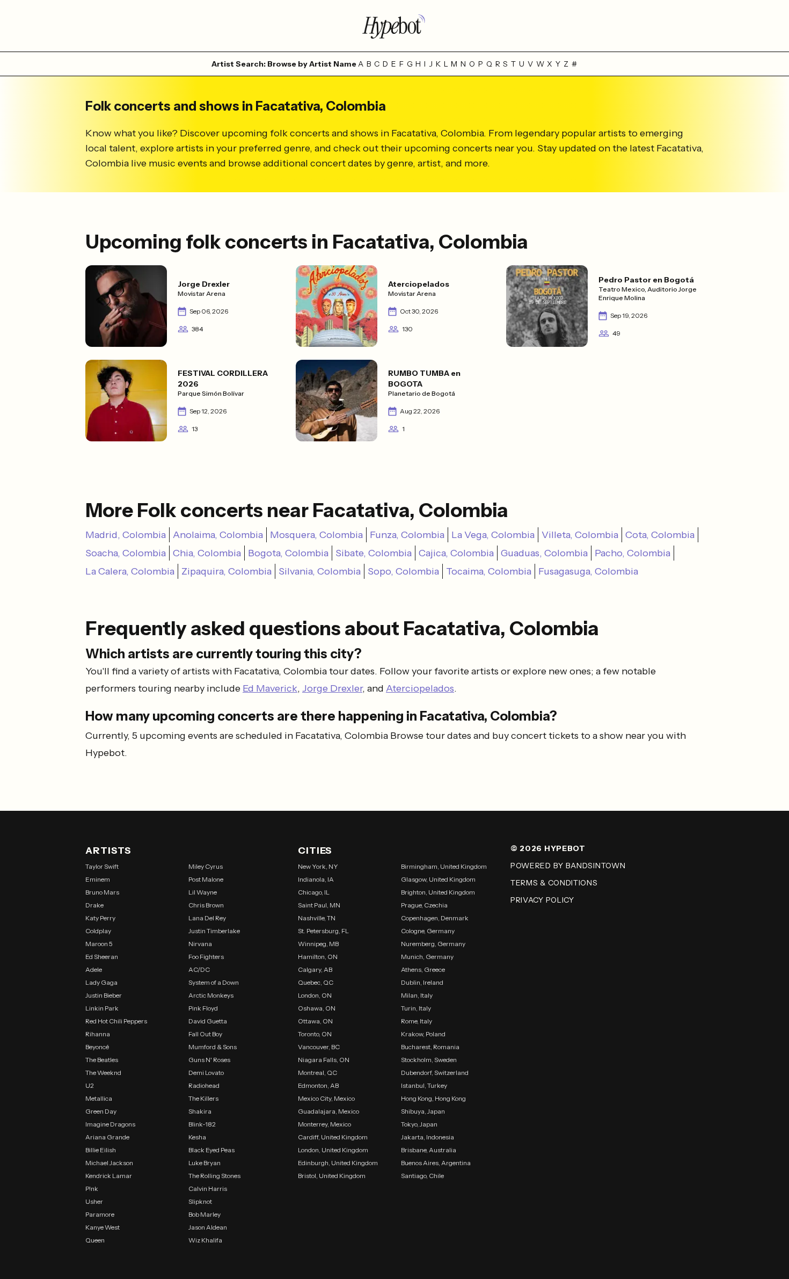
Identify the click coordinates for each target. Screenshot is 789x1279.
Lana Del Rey (207, 918)
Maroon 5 (99, 944)
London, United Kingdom (333, 1150)
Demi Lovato (206, 1073)
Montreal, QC (317, 1073)
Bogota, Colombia (288, 553)
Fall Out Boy (205, 1034)
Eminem (97, 879)
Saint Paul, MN (319, 905)
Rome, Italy (416, 1021)
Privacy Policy (542, 900)
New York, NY (318, 866)
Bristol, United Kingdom (332, 1176)
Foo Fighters (206, 957)
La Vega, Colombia (493, 535)
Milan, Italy (417, 995)
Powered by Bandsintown (567, 865)
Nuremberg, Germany (433, 944)
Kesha (197, 1137)
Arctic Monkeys (210, 995)
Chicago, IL (314, 892)
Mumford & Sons (212, 1047)
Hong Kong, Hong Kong (433, 1098)
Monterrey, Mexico (324, 1124)
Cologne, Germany (428, 931)
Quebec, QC (315, 982)
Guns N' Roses (209, 1060)
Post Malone (205, 879)
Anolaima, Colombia (218, 535)
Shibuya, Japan (423, 1111)
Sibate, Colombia (373, 553)
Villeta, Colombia (580, 535)
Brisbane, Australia (428, 1150)
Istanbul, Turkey (424, 1085)
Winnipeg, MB (318, 944)
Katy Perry (100, 918)
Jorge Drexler (332, 688)
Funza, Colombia (407, 535)
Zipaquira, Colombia (226, 571)
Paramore (99, 1214)
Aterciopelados (420, 688)
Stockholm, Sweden (429, 1060)
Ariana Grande (107, 1137)
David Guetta (207, 1021)
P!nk (91, 1188)
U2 (89, 1085)
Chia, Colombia (207, 553)
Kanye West (102, 1227)
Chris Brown (206, 905)
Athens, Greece (423, 969)
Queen (95, 1240)
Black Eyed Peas (211, 1150)
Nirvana (200, 944)
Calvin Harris (207, 1188)
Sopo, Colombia (403, 571)
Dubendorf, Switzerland (435, 1073)
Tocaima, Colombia (488, 571)
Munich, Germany (427, 957)
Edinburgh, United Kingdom (338, 1163)
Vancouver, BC (319, 1047)
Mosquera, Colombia (316, 535)
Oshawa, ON (316, 1008)
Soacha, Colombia (125, 553)
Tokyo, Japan (419, 1124)
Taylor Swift (102, 866)
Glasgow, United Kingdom (438, 879)
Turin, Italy (416, 1008)
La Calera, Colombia (129, 571)
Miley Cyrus (205, 866)
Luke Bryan (204, 1163)
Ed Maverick (270, 688)
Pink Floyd (203, 1008)
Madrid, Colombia (125, 535)
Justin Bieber (103, 995)
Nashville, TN (316, 918)
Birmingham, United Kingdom (444, 866)
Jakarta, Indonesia (427, 1137)
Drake (94, 905)
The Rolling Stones (214, 1176)
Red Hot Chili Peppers (116, 1021)
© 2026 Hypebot (548, 848)
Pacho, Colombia (632, 553)
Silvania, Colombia (320, 571)
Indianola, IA (316, 879)
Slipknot (200, 1201)
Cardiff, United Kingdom (333, 1137)
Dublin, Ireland (422, 982)
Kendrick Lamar (108, 1176)
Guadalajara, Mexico (328, 1111)
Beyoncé (97, 1047)
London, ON (315, 995)
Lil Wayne (202, 892)
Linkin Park (102, 1008)
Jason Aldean (207, 1227)
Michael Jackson (109, 1163)
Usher (94, 1201)
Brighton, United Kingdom (438, 892)
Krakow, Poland (423, 1034)
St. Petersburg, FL (323, 931)
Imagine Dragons (110, 1124)
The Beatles (101, 1060)
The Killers (203, 1098)
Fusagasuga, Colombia (588, 571)
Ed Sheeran (101, 957)
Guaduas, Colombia (544, 553)
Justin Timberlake (214, 931)
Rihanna (97, 1034)
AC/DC (199, 969)
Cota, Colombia (660, 535)
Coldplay (98, 931)
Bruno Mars (102, 892)
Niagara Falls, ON (323, 1060)
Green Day (100, 1111)
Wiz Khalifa (205, 1240)
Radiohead (204, 1085)
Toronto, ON (315, 1034)
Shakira (199, 1111)
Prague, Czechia (424, 905)
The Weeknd (103, 1073)
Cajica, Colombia (456, 553)
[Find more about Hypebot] (394, 26)
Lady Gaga (101, 982)
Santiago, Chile (422, 1176)
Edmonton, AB (318, 1085)
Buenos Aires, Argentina (436, 1163)
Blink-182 (202, 1124)
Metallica (98, 1098)
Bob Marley (204, 1214)
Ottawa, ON (315, 1021)
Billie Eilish (100, 1150)
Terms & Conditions (554, 883)
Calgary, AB (315, 969)
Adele (93, 969)
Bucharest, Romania (430, 1047)
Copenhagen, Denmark (435, 918)
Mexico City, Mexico (326, 1098)
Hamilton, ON (318, 957)
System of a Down (213, 982)
